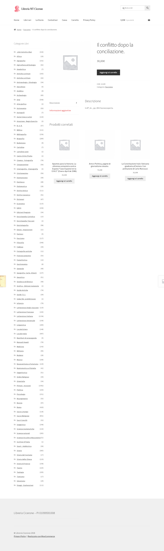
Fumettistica (22, 260)
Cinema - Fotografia (25, 160)
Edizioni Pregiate (23, 212)
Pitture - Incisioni (24, 385)
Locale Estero (22, 329)
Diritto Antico (22, 190)
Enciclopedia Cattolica (26, 216)
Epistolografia (22, 225)
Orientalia (21, 381)
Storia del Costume (24, 455)
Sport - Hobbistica (24, 446)
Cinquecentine (22, 164)
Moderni (20, 355)
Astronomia (21, 108)
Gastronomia (22, 264)
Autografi (21, 112)
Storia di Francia (23, 463)
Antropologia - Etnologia (27, 82)
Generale (20, 268)
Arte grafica (21, 104)
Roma (19, 407)
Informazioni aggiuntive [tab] (60, 110)
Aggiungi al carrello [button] (64, 181)
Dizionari (20, 199)
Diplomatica (22, 186)
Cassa (64, 20)
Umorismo (21, 481)
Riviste (19, 403)
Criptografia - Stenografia (27, 169)
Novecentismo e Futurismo (27, 364)
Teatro (19, 468)
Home (16, 20)
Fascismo (27, 29)
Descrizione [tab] (54, 103)
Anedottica (21, 69)
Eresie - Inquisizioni (24, 229)
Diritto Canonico (23, 195)
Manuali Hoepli (23, 342)
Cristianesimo (22, 173)
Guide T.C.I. (21, 294)
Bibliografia (21, 134)
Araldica (20, 91)
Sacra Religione (23, 416)
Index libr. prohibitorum (26, 299)
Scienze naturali (23, 433)
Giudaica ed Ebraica (25, 281)
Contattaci (53, 20)
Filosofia (20, 242)
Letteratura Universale (26, 320)
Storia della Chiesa (24, 459)
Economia (21, 203)
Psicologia (21, 394)
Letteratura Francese (25, 312)
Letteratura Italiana (25, 316)
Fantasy (20, 234)
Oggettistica (22, 372)
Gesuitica (20, 277)
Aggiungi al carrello (108, 72)
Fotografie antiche (24, 251)
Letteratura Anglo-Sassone (28, 307)
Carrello (75, 20)
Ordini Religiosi (23, 377)
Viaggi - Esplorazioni (25, 485)
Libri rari (27, 20)
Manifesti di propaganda (27, 338)
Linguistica (21, 325)
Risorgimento (22, 398)
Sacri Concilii (22, 420)
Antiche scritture (23, 73)
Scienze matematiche (25, 429)
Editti (19, 208)
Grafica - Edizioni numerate (28, 286)
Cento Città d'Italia (24, 156)
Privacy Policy (89, 20)
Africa (19, 56)
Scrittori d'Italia (23, 442)
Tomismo (20, 476)
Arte (18, 99)
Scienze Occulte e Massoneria (28, 437)
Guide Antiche (22, 290)
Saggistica (21, 424)
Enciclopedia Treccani (25, 221)
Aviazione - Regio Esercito (27, 121)
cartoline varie (22, 151)
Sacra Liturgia (22, 411)
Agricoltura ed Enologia (26, 65)
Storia (19, 450)
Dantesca (20, 182)
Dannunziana (22, 177)
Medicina (20, 346)
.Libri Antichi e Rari (24, 52)
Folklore (20, 247)
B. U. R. (19, 125)
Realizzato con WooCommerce (41, 536)
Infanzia (20, 303)
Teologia (20, 472)
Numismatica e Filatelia (26, 368)
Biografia (20, 138)
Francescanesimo (24, 255)
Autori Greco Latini (24, 117)
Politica (20, 390)
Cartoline (20, 147)
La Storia (39, 20)
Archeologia (21, 95)
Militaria (20, 351)
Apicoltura (21, 87)
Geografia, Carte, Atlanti (27, 273)
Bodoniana (21, 143)
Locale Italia (22, 333)
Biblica (19, 130)
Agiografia (21, 61)
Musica (19, 359)
